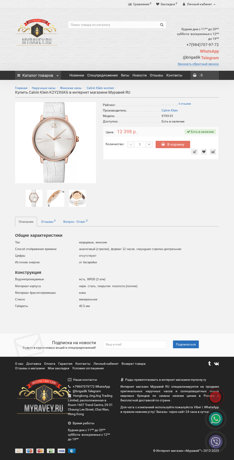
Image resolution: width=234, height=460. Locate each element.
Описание (26, 221)
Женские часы (71, 88)
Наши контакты (85, 379)
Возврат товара (134, 363)
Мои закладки (58, 368)
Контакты (174, 75)
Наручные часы (44, 88)
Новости (140, 75)
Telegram (201, 57)
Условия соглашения (88, 368)
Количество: (115, 144)
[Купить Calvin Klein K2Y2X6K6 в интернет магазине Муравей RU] (34, 198)
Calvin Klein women (100, 88)
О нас (19, 363)
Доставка (34, 363)
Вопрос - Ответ (75, 221)
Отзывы (156, 75)
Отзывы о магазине (30, 368)
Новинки (76, 75)
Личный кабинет (106, 363)
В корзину (175, 144)
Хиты (125, 75)
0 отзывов (185, 103)
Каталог (37, 75)
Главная (21, 88)
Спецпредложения (102, 75)
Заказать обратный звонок (198, 64)
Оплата (50, 363)
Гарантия (65, 363)
